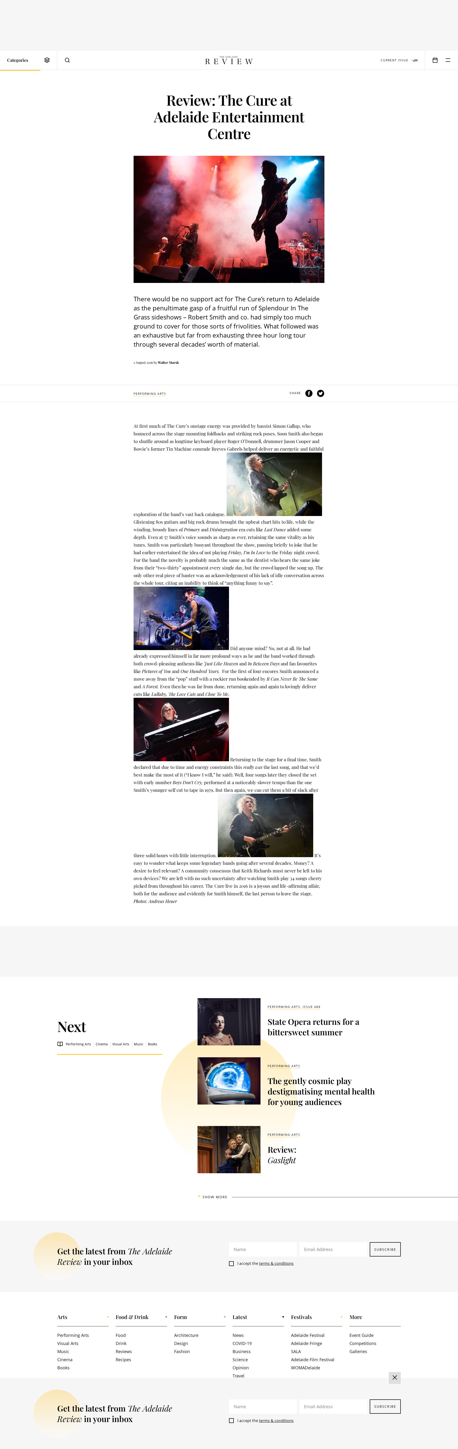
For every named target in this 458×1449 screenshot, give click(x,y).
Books (152, 1044)
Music (138, 1044)
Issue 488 (312, 1007)
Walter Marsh (168, 362)
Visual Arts (120, 1044)
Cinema (102, 1044)
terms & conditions (276, 1263)
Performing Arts (150, 394)
